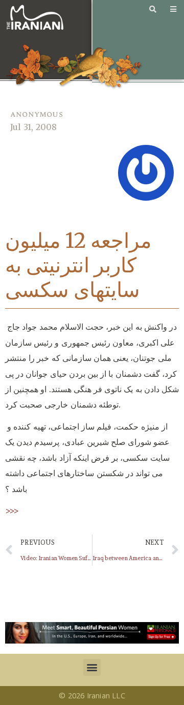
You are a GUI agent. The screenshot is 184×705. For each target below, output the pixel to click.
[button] (91, 667)
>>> (12, 510)
